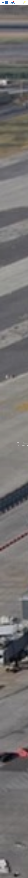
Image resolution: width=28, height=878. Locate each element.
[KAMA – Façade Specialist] (14, 2)
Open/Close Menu (3, 2)
